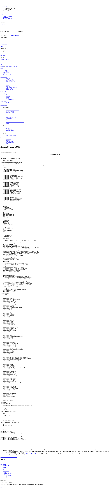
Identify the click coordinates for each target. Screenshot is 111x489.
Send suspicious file (10, 79)
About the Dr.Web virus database (12, 110)
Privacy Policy (3, 487)
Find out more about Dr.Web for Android (9, 457)
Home (4, 467)
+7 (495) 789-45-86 (5, 44)
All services (8, 78)
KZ (12, 66)
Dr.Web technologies (10, 112)
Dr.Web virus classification (11, 117)
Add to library (4, 24)
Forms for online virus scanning (12, 87)
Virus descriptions (9, 102)
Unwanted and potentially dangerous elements (15, 122)
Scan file (7, 85)
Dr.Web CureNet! (9, 89)
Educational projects (10, 130)
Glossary (7, 123)
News (4, 73)
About (7, 94)
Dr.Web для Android (30, 453)
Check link (8, 86)
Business (5, 468)
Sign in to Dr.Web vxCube (11, 99)
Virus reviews (8, 139)
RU (1, 66)
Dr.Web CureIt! (9, 88)
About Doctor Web (7, 74)
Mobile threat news (9, 141)
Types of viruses (9, 118)
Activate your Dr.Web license (9, 8)
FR (8, 66)
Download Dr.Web (7, 11)
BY (15, 66)
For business (5, 71)
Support (4, 469)
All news (7, 143)
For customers (6, 471)
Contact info (5, 474)
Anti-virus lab (6, 72)
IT (9, 66)
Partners (4, 472)
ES (6, 66)
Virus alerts (8, 140)
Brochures (8, 128)
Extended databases (10, 111)
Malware (7, 119)
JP (10, 66)
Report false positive (10, 80)
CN (3, 66)
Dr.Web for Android (34, 447)
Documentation (6, 10)
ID (16, 66)
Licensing (8, 96)
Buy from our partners (7, 16)
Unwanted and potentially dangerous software (15, 120)
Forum (2, 46)
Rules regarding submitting (14, 35)
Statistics (7, 98)
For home (5, 70)
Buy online (5, 17)
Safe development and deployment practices (9, 486)
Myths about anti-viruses (11, 135)
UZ (13, 66)
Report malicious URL (10, 81)
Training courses (9, 129)
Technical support (7, 9)
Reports (7, 97)
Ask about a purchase (7, 18)
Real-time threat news (10, 142)
